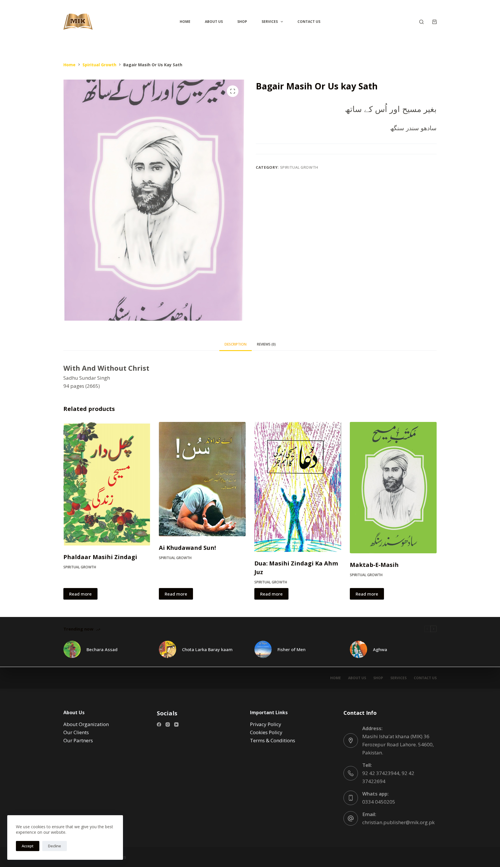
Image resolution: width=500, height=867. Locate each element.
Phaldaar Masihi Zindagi (100, 557)
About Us (214, 21)
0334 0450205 (378, 801)
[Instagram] (168, 724)
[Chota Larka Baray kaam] (167, 649)
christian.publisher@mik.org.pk (398, 822)
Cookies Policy (266, 732)
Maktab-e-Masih (374, 565)
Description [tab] (236, 344)
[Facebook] (159, 724)
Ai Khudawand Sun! (187, 548)
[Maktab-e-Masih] (393, 487)
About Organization (86, 724)
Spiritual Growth (299, 167)
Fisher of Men (291, 649)
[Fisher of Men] (263, 649)
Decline (54, 845)
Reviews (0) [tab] (266, 344)
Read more (80, 594)
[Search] (421, 22)
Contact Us (308, 21)
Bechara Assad (102, 649)
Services (270, 21)
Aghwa (380, 649)
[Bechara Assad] (72, 649)
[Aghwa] (358, 649)
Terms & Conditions (272, 740)
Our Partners (78, 740)
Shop (242, 21)
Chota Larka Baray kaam (207, 649)
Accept (28, 845)
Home (185, 21)
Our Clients (76, 732)
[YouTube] (176, 724)
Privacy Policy (265, 724)
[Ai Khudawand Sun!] (202, 479)
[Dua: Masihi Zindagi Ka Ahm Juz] (297, 487)
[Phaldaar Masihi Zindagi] (106, 483)
